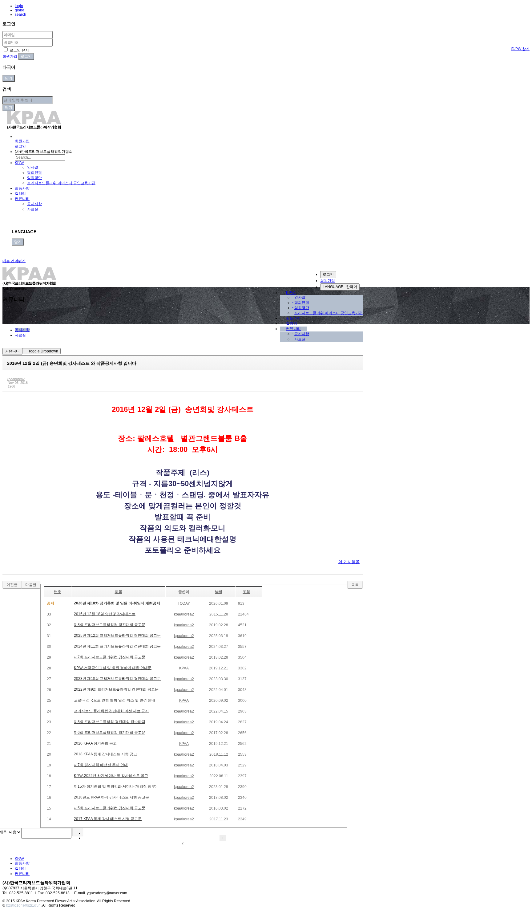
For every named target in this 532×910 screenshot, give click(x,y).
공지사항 (34, 204)
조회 (246, 592)
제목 (118, 592)
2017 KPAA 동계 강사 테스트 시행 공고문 (108, 819)
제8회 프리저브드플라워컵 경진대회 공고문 (109, 625)
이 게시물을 (349, 561)
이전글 (12, 585)
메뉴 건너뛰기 (14, 261)
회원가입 (9, 56)
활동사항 (22, 188)
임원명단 (34, 178)
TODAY (184, 603)
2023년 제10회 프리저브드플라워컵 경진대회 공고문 (117, 678)
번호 (57, 592)
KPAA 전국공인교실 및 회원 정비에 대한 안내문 (112, 668)
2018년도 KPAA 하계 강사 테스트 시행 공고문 (111, 797)
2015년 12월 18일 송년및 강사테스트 (104, 614)
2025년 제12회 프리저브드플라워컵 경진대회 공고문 (117, 635)
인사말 (32, 167)
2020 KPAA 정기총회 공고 (95, 743)
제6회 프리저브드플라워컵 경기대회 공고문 (109, 732)
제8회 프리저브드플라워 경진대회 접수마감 (109, 722)
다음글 (30, 585)
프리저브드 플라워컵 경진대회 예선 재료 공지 (111, 711)
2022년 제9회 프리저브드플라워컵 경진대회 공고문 (116, 689)
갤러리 (20, 193)
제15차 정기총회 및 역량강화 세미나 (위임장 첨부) (115, 786)
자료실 (32, 209)
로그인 (328, 274)
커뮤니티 (22, 199)
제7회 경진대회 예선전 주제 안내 (101, 765)
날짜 (218, 592)
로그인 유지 (19, 50)
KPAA (19, 162)
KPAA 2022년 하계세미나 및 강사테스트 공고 (111, 776)
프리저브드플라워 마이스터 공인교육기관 (61, 183)
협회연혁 (34, 172)
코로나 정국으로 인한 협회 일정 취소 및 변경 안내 (114, 700)
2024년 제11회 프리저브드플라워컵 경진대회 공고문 (117, 646)
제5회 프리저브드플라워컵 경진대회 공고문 (109, 808)
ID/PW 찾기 (520, 49)
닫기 (8, 78)
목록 (355, 585)
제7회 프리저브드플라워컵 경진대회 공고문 (109, 657)
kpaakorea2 (16, 379)
